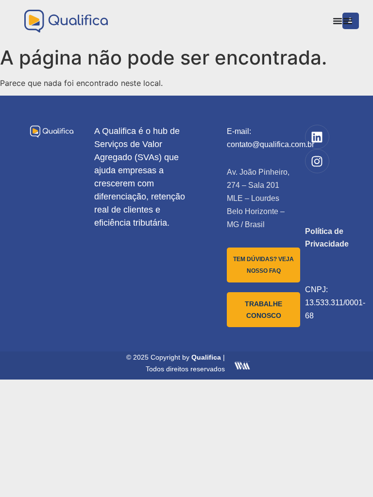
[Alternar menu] (337, 21)
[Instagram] (317, 161)
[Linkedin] (317, 137)
